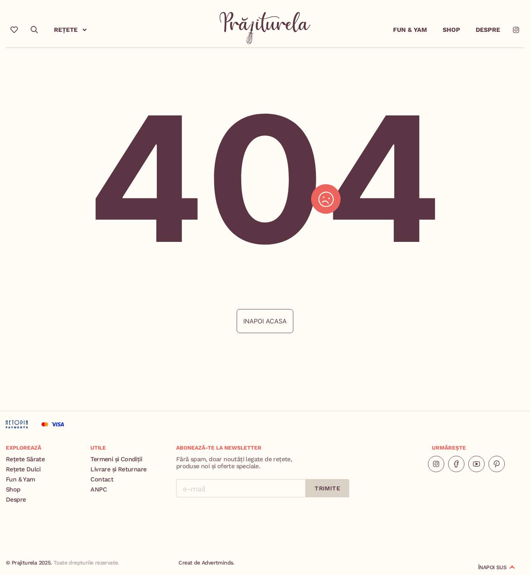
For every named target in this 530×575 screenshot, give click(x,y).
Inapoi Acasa (265, 321)
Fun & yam (410, 29)
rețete (66, 29)
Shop (451, 29)
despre (488, 29)
